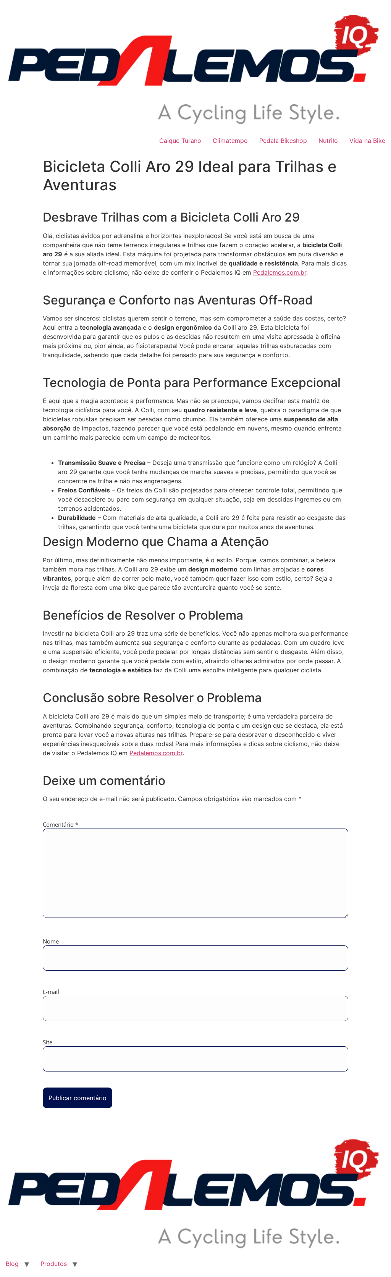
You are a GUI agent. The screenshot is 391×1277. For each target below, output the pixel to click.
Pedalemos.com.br (279, 272)
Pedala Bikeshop (283, 140)
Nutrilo (328, 140)
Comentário (60, 824)
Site (47, 1042)
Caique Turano (180, 140)
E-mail (51, 992)
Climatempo (230, 140)
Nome (51, 941)
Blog (12, 1263)
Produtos (53, 1263)
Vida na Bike (367, 140)
